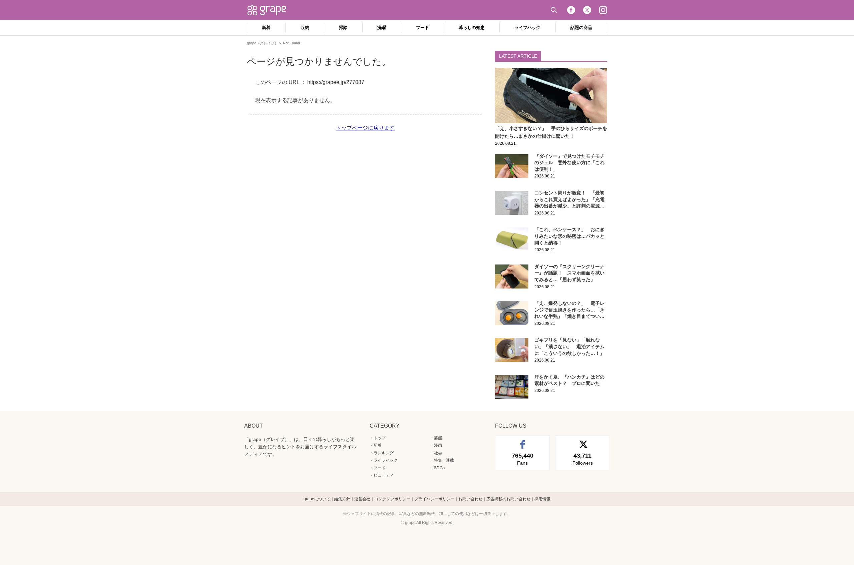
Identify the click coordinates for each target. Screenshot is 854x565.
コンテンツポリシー (392, 499)
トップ (380, 438)
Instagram (603, 10)
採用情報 (542, 499)
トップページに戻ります (365, 128)
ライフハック (527, 27)
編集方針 (342, 499)
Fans (522, 459)
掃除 (343, 27)
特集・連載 (444, 460)
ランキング (384, 453)
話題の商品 (581, 27)
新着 (266, 27)
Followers (582, 459)
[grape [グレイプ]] (270, 10)
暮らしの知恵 (472, 27)
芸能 (438, 438)
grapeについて (317, 499)
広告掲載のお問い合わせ (508, 499)
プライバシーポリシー (434, 499)
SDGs (439, 468)
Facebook (571, 10)
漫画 (438, 445)
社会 (438, 453)
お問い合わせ (470, 499)
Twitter (587, 10)
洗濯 (381, 27)
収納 (305, 27)
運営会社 (362, 499)
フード (422, 27)
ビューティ (384, 475)
